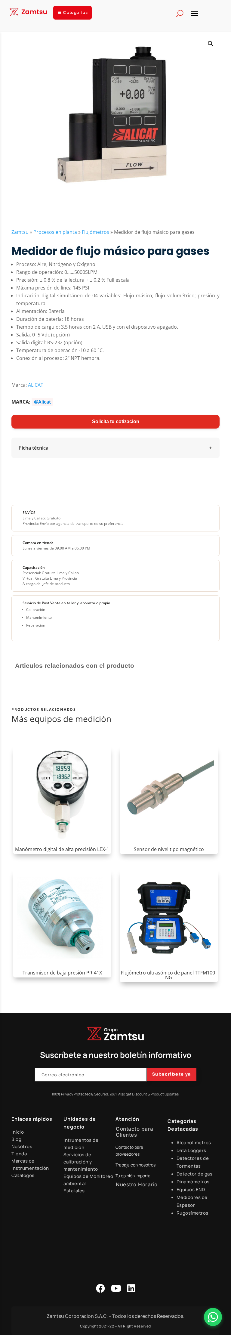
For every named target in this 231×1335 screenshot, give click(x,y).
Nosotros (21, 1146)
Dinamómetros (193, 1182)
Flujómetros (95, 232)
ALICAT (35, 385)
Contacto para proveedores (129, 1150)
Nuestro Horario (137, 1185)
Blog (16, 1139)
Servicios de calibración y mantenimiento (80, 1161)
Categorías (75, 12)
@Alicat (42, 401)
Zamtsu (20, 232)
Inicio (17, 1132)
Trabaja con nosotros (136, 1165)
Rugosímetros (192, 1213)
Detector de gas (195, 1174)
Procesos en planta (55, 232)
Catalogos (23, 1175)
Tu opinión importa (133, 1176)
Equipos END (191, 1189)
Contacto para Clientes (134, 1132)
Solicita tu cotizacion (115, 421)
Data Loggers (191, 1150)
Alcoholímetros (194, 1142)
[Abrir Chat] (213, 1317)
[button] (210, 43)
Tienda (19, 1154)
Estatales (74, 1191)
